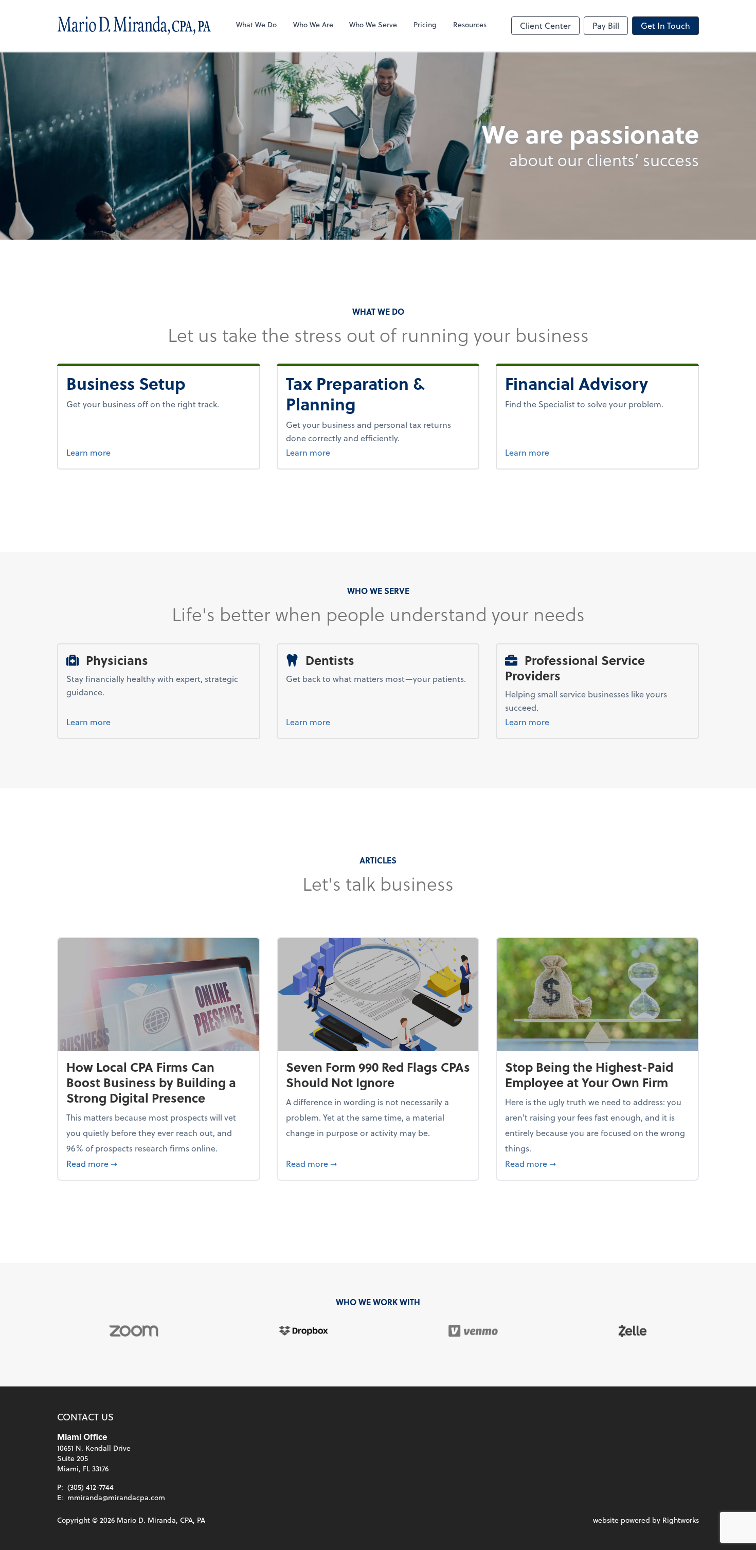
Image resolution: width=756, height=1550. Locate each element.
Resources (470, 24)
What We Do (256, 24)
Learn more (130, 452)
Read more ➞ (158, 1163)
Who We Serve (373, 24)
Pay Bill (605, 25)
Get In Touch (665, 25)
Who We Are (313, 24)
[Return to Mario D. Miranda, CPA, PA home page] (134, 25)
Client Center (545, 25)
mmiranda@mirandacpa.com (116, 1497)
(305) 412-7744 (90, 1487)
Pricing (425, 24)
